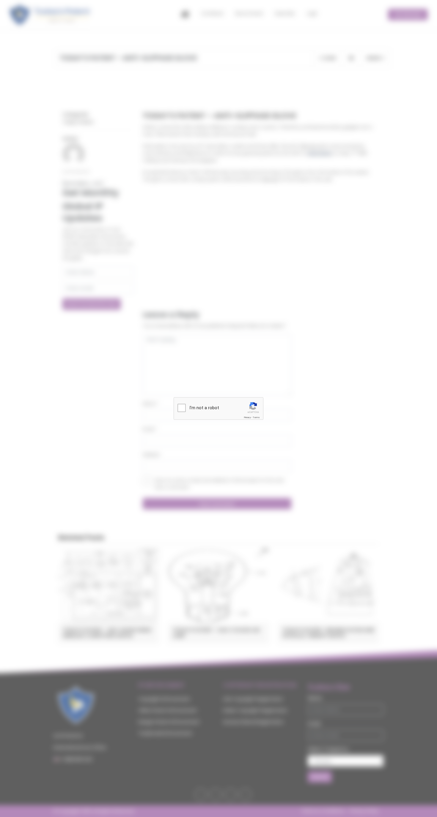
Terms (256, 417)
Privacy (247, 417)
